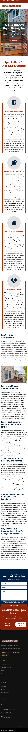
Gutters (3, 677)
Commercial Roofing (6, 667)
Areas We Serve (5, 692)
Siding (2, 670)
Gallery (3, 699)
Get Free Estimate (7, 624)
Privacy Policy (8, 602)
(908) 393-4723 (16, 580)
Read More (14, 40)
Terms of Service (16, 602)
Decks (2, 673)
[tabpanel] (14, 32)
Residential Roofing (5, 664)
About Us (3, 686)
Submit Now (13, 605)
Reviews (3, 689)
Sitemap (18, 726)
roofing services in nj (10, 187)
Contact (3, 695)
